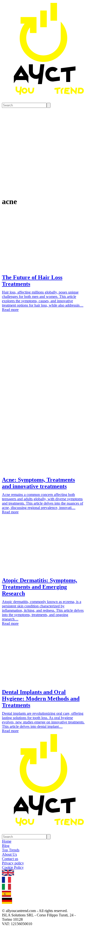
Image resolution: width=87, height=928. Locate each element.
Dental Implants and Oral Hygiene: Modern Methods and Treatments (41, 698)
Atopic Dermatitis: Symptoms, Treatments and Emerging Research (39, 587)
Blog (5, 846)
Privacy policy (13, 863)
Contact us (10, 859)
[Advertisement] (43, 367)
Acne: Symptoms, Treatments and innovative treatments (38, 483)
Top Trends (10, 850)
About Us (9, 854)
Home (6, 841)
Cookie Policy (13, 867)
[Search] (49, 105)
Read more (10, 310)
